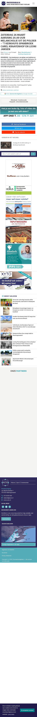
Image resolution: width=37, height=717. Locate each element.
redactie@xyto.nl (8, 498)
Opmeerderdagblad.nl (13, 3)
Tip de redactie (20, 132)
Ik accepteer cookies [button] (27, 710)
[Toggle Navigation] (33, 3)
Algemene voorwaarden (8, 549)
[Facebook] (3, 507)
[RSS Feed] (9, 507)
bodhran (16, 90)
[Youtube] (6, 507)
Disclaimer (4, 552)
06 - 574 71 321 (25, 115)
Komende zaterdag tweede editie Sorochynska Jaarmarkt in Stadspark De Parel (24, 301)
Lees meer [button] (11, 714)
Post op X (19, 128)
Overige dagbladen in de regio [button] (10, 544)
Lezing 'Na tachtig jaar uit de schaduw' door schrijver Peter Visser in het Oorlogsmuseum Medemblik (24, 343)
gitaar (4, 90)
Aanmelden (6, 519)
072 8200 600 (8, 495)
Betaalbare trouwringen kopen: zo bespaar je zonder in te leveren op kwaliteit (23, 310)
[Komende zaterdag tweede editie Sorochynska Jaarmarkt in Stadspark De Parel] (6, 302)
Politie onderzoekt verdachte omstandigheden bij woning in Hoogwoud (22, 352)
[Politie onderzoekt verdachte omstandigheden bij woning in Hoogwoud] (6, 353)
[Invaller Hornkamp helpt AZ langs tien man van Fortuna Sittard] (6, 319)
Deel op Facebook (20, 124)
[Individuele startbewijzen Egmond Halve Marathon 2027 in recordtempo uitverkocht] (6, 328)
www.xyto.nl (7, 500)
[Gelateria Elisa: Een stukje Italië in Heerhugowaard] (6, 336)
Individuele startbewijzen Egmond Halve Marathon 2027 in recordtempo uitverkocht (24, 326)
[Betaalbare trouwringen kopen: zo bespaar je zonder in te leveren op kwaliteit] (6, 311)
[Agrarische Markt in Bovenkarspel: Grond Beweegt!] (6, 362)
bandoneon (9, 90)
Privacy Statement (6, 555)
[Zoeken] (33, 154)
